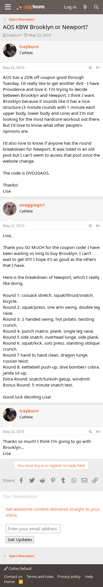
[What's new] (84, 7)
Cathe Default (20, 568)
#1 (98, 67)
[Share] (90, 68)
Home (9, 581)
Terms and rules (40, 576)
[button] (8, 7)
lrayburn (14, 35)
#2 (98, 225)
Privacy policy (69, 576)
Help (89, 576)
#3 (98, 431)
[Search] (96, 7)
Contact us (13, 576)
